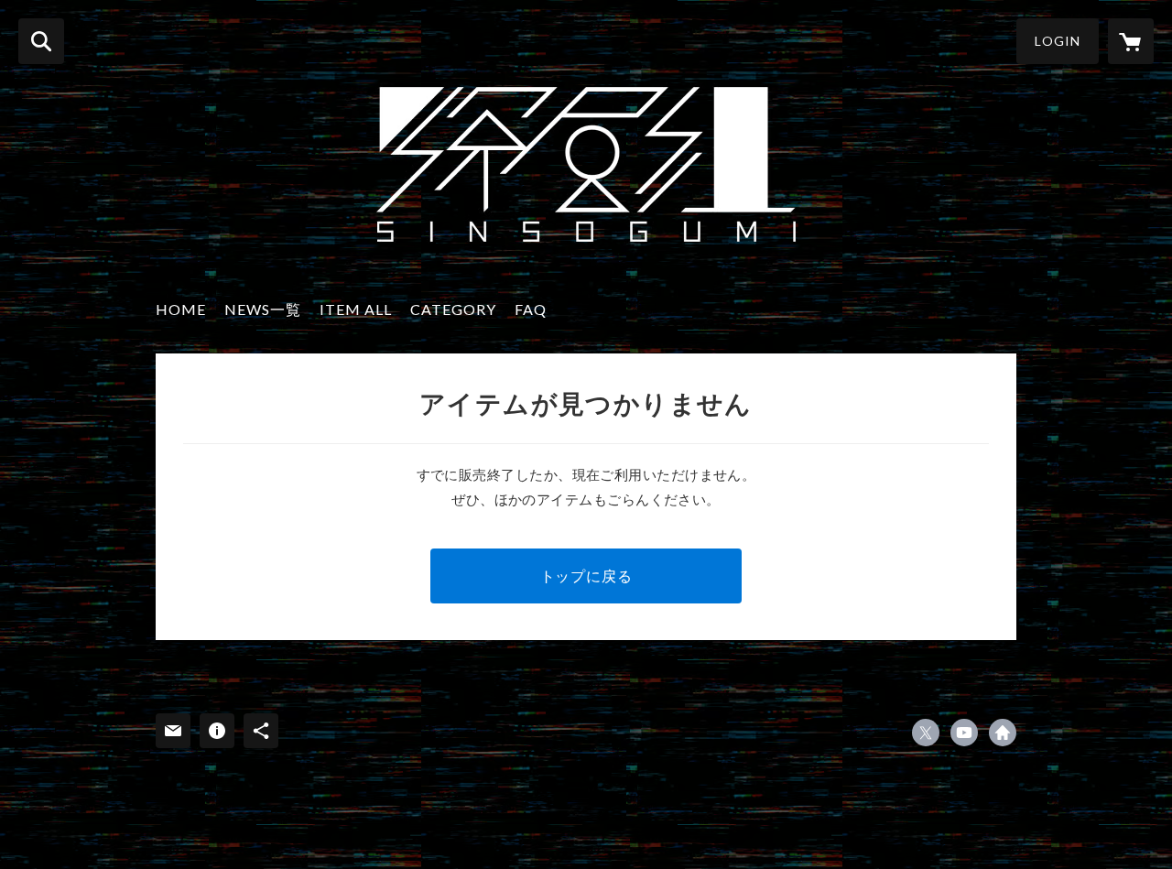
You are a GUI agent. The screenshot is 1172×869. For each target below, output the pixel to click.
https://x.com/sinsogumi (925, 732)
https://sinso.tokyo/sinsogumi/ (1002, 732)
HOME (181, 309)
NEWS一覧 (262, 309)
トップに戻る (586, 575)
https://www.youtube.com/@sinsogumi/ (964, 732)
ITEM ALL (356, 309)
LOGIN (1057, 41)
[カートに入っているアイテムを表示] (1131, 41)
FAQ (531, 309)
